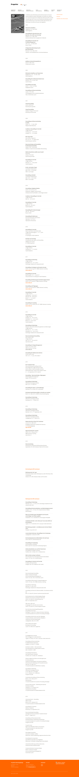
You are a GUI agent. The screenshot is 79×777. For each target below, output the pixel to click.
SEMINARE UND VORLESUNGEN (62, 18)
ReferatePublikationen (21, 10)
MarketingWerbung (13, 10)
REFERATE (58, 16)
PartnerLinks (53, 10)
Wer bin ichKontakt (59, 10)
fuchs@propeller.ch (32, 767)
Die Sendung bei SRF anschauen (33, 469)
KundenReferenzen (46, 10)
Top (67, 773)
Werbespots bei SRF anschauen (32, 498)
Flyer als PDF (28, 427)
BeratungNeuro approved (29, 10)
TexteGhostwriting (39, 10)
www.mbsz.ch (29, 305)
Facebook (42, 765)
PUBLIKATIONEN (59, 14)
